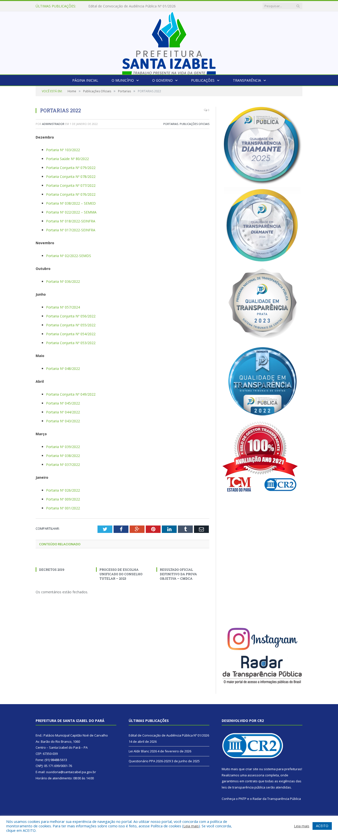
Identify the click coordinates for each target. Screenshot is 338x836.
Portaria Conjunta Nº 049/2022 (71, 394)
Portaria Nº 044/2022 (63, 412)
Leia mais (191, 826)
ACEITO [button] (322, 825)
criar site (251, 769)
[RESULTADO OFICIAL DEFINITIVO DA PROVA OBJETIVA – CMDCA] (182, 560)
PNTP (242, 798)
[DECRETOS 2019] (62, 560)
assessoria (255, 775)
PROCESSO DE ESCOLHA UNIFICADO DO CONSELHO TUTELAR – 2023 (121, 574)
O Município (123, 80)
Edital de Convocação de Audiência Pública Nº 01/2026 (169, 735)
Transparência (247, 80)
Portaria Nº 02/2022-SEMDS (68, 255)
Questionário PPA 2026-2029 (150, 761)
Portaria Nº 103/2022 (63, 149)
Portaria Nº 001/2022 (63, 508)
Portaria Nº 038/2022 (63, 455)
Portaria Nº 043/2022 (63, 421)
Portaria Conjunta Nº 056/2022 (71, 316)
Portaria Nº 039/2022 (63, 446)
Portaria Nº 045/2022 (63, 403)
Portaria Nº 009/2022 (63, 499)
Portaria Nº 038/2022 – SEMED (71, 203)
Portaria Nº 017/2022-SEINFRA (70, 230)
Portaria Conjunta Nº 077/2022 (71, 185)
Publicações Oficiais (194, 124)
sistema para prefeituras (282, 769)
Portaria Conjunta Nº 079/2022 (71, 167)
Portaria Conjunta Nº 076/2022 (71, 194)
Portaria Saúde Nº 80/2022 (67, 158)
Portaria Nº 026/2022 (63, 490)
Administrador (53, 124)
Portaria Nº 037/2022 (63, 464)
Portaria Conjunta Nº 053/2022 (71, 342)
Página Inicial (85, 80)
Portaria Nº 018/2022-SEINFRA (70, 221)
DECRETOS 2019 (51, 569)
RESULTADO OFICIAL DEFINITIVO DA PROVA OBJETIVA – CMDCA (178, 574)
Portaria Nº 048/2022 (63, 368)
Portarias (170, 124)
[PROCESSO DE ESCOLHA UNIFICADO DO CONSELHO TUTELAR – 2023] (122, 560)
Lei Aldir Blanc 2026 (104, 6)
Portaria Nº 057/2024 (63, 307)
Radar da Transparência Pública (277, 798)
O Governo (162, 80)
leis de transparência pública (243, 787)
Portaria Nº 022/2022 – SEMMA (71, 212)
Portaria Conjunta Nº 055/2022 (71, 325)
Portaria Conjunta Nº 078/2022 (71, 176)
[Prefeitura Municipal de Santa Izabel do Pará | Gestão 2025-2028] (169, 41)
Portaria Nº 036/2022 (63, 281)
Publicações (203, 80)
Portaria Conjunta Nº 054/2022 (71, 334)
